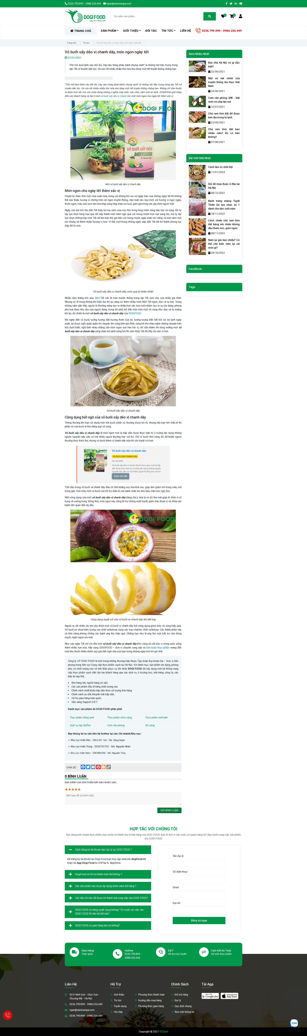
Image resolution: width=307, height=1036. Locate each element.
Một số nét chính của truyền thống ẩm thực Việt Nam (224, 82)
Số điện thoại (180, 871)
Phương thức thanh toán (151, 994)
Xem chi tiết (120, 476)
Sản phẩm (108, 30)
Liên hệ (185, 30)
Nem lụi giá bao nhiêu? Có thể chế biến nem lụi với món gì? (224, 244)
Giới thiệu (119, 994)
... (117, 782)
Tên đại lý (178, 856)
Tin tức (86, 43)
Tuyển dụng (120, 1006)
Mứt (97, 297)
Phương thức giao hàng (151, 1006)
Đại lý (178, 1000)
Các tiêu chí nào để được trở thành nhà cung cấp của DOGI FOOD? (111, 897)
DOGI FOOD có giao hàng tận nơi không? (97, 925)
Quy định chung (183, 1006)
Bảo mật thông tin (184, 1011)
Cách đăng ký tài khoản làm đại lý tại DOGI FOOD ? (103, 849)
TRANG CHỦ (82, 30)
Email (176, 887)
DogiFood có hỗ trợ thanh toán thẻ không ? (98, 874)
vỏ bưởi (104, 96)
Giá (113, 461)
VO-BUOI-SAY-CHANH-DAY (125, 456)
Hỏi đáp (118, 1011)
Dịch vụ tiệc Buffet (80, 725)
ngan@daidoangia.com (82, 1010)
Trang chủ (71, 43)
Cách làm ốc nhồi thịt (220, 167)
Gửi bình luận (169, 810)
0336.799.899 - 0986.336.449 (222, 30)
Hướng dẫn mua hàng (150, 1000)
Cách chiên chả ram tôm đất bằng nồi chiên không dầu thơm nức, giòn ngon (224, 224)
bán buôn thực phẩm (158, 647)
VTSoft (163, 1031)
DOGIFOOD (135, 313)
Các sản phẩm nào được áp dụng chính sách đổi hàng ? (105, 886)
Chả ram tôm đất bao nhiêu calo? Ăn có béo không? (224, 133)
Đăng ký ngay (199, 920)
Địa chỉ (176, 903)
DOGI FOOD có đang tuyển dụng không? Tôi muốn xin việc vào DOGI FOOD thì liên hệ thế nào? (109, 911)
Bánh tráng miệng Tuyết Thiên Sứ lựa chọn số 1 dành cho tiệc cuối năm (224, 204)
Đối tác (151, 30)
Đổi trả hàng (181, 994)
